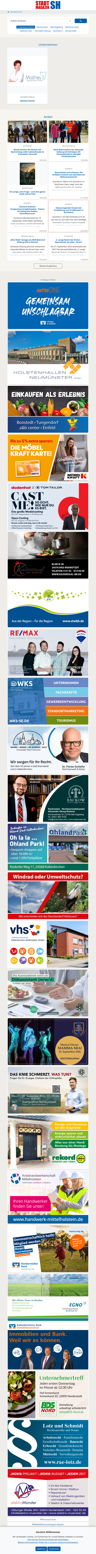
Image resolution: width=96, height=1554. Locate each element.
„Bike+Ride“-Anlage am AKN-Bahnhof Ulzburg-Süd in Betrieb (27, 241)
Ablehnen (41, 1549)
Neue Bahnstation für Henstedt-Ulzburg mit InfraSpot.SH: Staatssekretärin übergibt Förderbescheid (69, 153)
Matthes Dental (27, 101)
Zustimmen (54, 1549)
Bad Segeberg (56, 27)
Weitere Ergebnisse (48, 266)
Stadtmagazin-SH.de (16, 12)
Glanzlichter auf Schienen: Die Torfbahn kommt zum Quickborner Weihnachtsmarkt (68, 174)
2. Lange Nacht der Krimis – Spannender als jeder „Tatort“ (68, 241)
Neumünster (42, 27)
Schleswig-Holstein (25, 27)
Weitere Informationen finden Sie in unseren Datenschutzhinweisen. (48, 1542)
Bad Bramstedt (72, 27)
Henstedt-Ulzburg (43, 31)
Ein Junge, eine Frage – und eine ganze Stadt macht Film (27, 192)
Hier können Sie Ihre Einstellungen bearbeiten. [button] (48, 1539)
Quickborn (58, 31)
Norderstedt (70, 31)
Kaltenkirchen (26, 31)
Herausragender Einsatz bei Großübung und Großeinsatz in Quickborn (68, 210)
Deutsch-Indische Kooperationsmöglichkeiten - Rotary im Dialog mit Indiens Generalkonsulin (27, 210)
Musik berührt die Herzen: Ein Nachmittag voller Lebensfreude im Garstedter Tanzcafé (27, 151)
